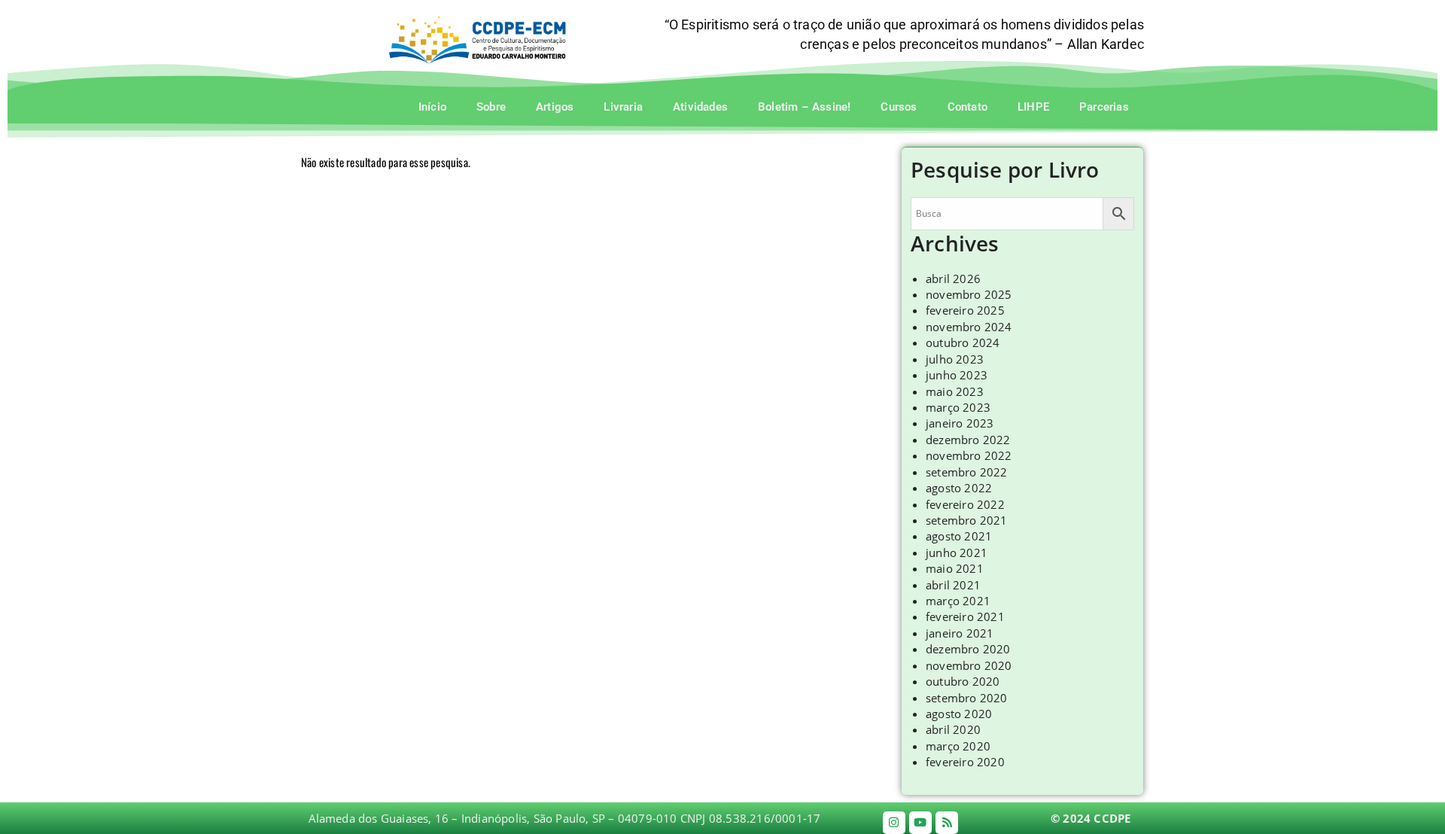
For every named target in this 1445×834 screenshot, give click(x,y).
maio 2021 (955, 568)
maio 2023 (955, 391)
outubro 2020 (962, 681)
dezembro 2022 (968, 439)
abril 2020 (953, 729)
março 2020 (958, 745)
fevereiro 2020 (965, 761)
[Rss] (946, 822)
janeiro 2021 (959, 633)
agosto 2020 (959, 713)
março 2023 (958, 407)
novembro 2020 (969, 665)
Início (432, 107)
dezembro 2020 (968, 648)
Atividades (700, 107)
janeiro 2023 (959, 423)
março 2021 (958, 600)
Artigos (554, 107)
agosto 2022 (959, 487)
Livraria (623, 107)
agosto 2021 (959, 535)
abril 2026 (953, 278)
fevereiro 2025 (965, 310)
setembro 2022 (967, 471)
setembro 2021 (967, 520)
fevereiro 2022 (965, 504)
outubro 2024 (962, 342)
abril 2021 (953, 584)
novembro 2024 (969, 326)
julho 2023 (955, 359)
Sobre (491, 107)
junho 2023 (956, 374)
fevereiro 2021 (965, 616)
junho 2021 (956, 552)
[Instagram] (894, 822)
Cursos (899, 107)
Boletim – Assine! (804, 107)
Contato (967, 107)
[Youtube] (920, 822)
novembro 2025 (969, 294)
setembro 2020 (967, 697)
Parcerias (1104, 107)
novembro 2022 (969, 455)
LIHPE (1033, 107)
